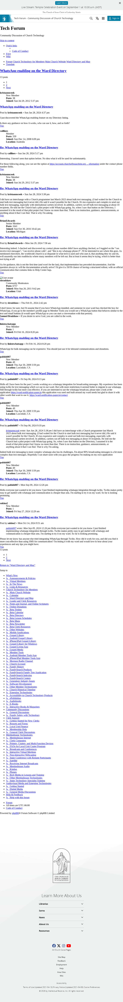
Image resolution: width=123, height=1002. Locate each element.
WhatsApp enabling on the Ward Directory (33, 71)
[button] (8, 87)
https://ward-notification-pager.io (26, 392)
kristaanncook (12, 430)
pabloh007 (11, 528)
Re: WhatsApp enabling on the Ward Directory (29, 147)
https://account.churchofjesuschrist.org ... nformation (74, 164)
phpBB (15, 813)
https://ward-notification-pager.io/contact (49, 395)
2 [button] (6, 85)
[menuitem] (20, 51)
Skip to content (7, 40)
